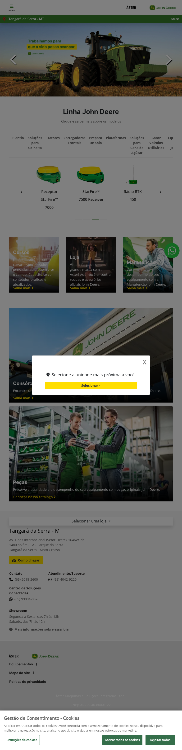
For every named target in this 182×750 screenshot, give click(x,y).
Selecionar (89, 385)
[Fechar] (174, 718)
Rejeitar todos (160, 740)
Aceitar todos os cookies (122, 740)
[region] (91, 730)
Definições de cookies (21, 740)
